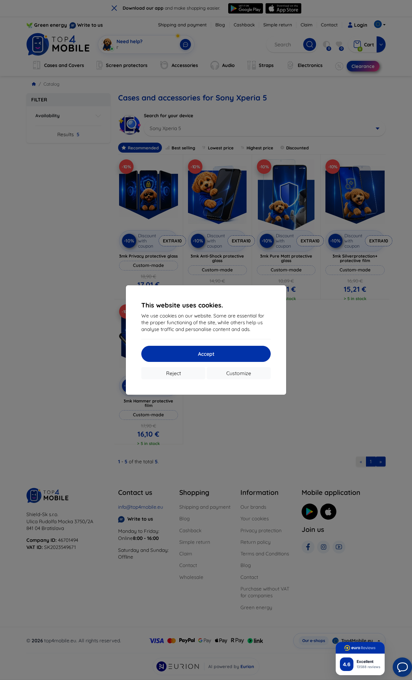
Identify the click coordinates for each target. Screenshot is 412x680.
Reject (173, 373)
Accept (206, 354)
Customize (238, 373)
